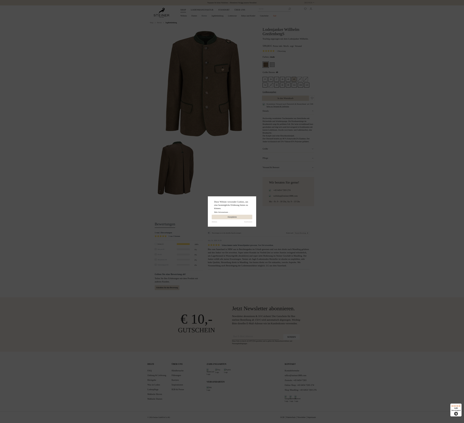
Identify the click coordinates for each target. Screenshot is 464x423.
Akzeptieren (232, 217)
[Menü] (460, 405)
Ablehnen (214, 221)
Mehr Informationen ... (222, 212)
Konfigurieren (248, 221)
